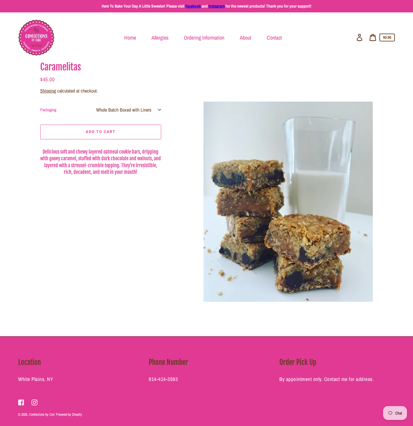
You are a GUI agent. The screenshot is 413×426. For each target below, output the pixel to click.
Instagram (217, 6)
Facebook (193, 6)
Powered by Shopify (69, 414)
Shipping (48, 91)
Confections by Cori (42, 414)
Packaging (48, 109)
